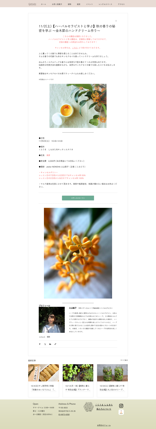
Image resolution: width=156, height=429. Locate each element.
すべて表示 (124, 360)
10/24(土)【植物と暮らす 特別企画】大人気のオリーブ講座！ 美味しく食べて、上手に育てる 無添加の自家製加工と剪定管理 (112, 388)
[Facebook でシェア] (40, 344)
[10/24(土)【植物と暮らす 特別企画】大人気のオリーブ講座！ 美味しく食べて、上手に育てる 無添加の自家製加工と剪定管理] (112, 372)
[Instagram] (121, 405)
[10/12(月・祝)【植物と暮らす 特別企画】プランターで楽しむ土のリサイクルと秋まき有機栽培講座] (78, 372)
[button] (105, 4)
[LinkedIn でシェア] (50, 344)
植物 (48, 336)
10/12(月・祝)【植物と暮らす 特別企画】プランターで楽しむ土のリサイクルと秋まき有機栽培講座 (78, 388)
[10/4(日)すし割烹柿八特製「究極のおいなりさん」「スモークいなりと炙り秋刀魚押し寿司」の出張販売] (43, 372)
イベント (42, 336)
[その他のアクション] (116, 21)
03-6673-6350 (64, 414)
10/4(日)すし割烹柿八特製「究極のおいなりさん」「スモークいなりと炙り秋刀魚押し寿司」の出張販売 (43, 388)
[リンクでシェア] (55, 344)
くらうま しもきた (104, 404)
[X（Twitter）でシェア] (45, 344)
